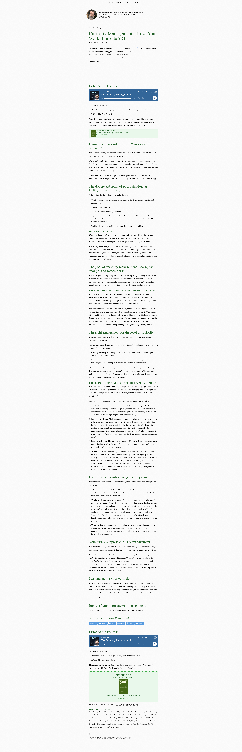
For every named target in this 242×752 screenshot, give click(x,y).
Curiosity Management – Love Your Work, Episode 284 (123, 35)
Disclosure (92, 737)
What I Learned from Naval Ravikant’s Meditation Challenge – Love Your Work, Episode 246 (125, 715)
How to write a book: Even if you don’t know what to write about (116, 724)
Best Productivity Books (126, 737)
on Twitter (139, 592)
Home (110, 2)
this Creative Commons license (123, 738)
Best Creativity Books (115, 737)
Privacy (99, 737)
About (127, 2)
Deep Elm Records (111, 668)
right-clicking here (118, 109)
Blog (118, 2)
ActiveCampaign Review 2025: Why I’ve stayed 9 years (105, 712)
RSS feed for (103, 114)
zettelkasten (117, 549)
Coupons (106, 737)
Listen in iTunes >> (99, 105)
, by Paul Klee (106, 597)
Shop (136, 2)
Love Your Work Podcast (126, 704)
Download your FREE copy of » (112, 132)
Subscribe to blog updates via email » (100, 28)
